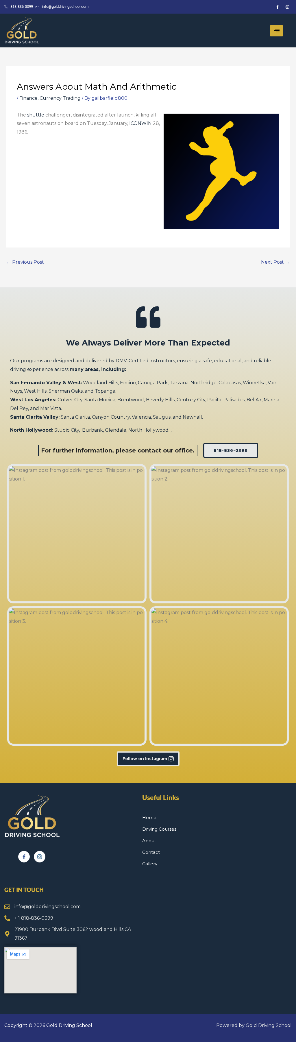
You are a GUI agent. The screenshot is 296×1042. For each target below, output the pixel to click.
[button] (77, 533)
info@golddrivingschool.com (47, 906)
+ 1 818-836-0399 (33, 918)
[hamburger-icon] (276, 30)
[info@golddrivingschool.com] (7, 907)
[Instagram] (39, 856)
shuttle (35, 115)
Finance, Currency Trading (50, 98)
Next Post (275, 262)
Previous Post (25, 262)
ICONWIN (140, 123)
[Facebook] (24, 856)
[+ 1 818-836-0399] (7, 918)
